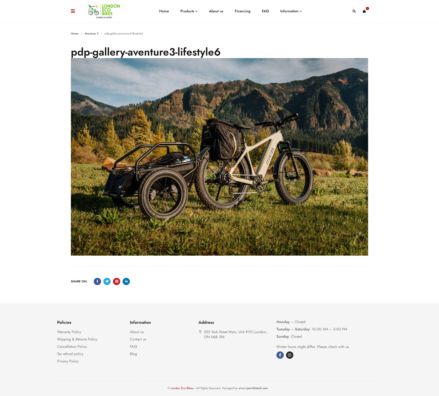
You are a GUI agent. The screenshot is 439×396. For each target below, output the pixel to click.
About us (137, 331)
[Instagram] (289, 355)
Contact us (138, 339)
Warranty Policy (69, 331)
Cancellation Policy (72, 346)
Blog (133, 353)
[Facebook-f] (280, 355)
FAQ (133, 346)
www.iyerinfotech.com (253, 388)
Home (74, 33)
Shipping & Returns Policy (77, 339)
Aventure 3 (91, 33)
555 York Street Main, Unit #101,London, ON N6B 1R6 (235, 334)
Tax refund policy (70, 353)
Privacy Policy (68, 361)
